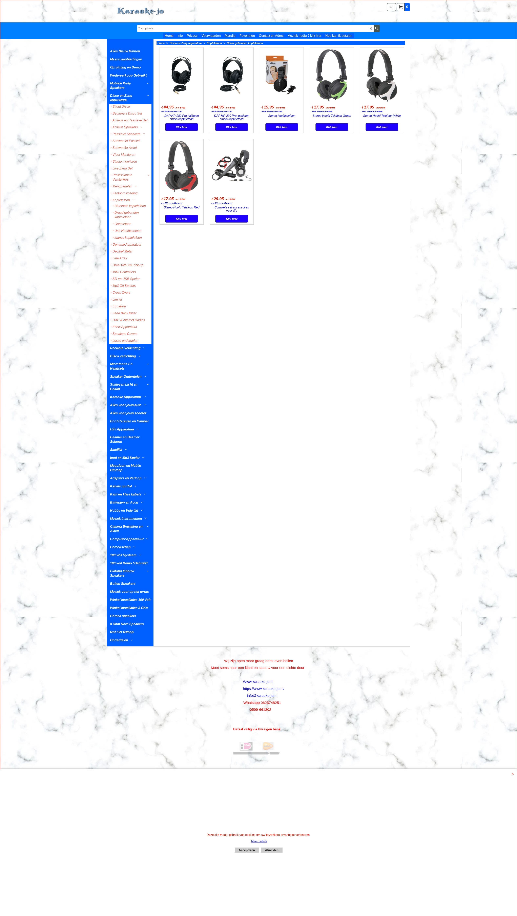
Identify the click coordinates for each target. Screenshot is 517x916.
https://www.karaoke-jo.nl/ (263, 689)
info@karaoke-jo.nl (262, 696)
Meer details (259, 841)
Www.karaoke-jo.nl (258, 682)
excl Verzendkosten (171, 111)
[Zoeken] (377, 28)
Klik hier (181, 127)
